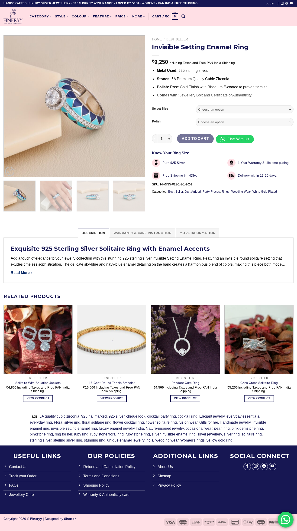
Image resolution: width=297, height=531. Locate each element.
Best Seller (177, 39)
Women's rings (192, 440)
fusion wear (188, 422)
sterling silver (40, 440)
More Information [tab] (197, 233)
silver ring (232, 434)
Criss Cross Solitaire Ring (259, 383)
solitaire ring (252, 434)
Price (120, 16)
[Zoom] (9, 171)
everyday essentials (242, 416)
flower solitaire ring (161, 422)
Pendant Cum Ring (185, 383)
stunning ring (94, 440)
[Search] (183, 16)
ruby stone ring (138, 434)
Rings (225, 191)
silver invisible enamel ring (174, 434)
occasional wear (199, 428)
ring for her (63, 434)
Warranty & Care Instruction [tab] (142, 233)
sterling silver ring (67, 440)
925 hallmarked (94, 416)
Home (157, 39)
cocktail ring (187, 416)
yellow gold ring (219, 440)
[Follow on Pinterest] (286, 3)
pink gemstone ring (247, 428)
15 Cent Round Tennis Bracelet (112, 383)
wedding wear (166, 440)
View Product (38, 398)
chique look (135, 416)
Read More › (21, 273)
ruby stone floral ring (107, 434)
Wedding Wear (241, 191)
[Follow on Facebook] (278, 3)
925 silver (116, 416)
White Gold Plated (264, 191)
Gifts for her (208, 422)
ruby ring (81, 434)
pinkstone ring (41, 434)
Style (60, 16)
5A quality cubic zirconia (59, 416)
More (137, 16)
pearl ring (222, 428)
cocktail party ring (161, 416)
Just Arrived (193, 191)
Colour (79, 16)
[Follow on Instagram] (282, 3)
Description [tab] (93, 233)
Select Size (160, 108)
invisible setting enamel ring (74, 428)
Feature (101, 16)
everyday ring (41, 422)
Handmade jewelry (235, 422)
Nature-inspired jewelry (165, 428)
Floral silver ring (67, 422)
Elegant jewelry (212, 416)
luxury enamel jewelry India (121, 428)
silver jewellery (209, 434)
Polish (156, 121)
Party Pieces (211, 191)
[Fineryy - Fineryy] (13, 16)
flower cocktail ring (128, 422)
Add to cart (195, 139)
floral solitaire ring (96, 422)
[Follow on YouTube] (291, 3)
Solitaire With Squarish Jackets (38, 383)
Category (38, 16)
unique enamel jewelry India (130, 440)
